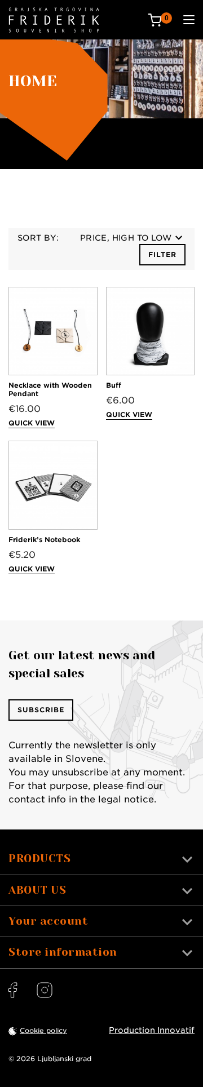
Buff (113, 385)
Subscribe (40, 710)
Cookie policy (43, 1030)
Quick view (31, 423)
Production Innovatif (152, 1030)
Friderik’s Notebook (44, 539)
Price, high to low (125, 237)
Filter (162, 254)
